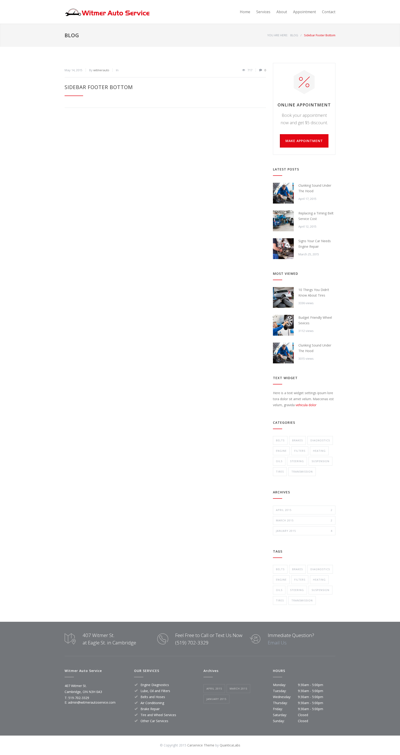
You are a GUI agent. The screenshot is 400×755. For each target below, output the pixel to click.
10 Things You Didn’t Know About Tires (313, 292)
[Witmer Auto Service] (107, 12)
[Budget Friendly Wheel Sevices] (283, 325)
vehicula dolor (306, 405)
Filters (299, 450)
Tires (280, 471)
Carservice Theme (200, 745)
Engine (281, 450)
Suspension (320, 461)
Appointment (304, 11)
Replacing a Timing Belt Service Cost (316, 216)
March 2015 (304, 520)
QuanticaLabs (230, 745)
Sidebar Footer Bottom (99, 87)
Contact (328, 11)
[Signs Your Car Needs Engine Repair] (283, 248)
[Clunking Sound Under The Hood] (283, 193)
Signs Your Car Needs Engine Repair (314, 244)
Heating (319, 450)
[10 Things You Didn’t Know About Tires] (283, 297)
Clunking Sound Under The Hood (314, 188)
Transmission (302, 471)
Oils (279, 461)
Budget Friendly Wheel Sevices (315, 320)
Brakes (297, 440)
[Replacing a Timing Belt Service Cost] (283, 220)
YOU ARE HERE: (277, 35)
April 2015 (304, 510)
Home (245, 11)
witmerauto (101, 70)
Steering (297, 461)
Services (263, 11)
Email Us (277, 642)
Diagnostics (320, 440)
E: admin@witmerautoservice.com (90, 702)
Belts (280, 440)
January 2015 (304, 530)
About (281, 11)
